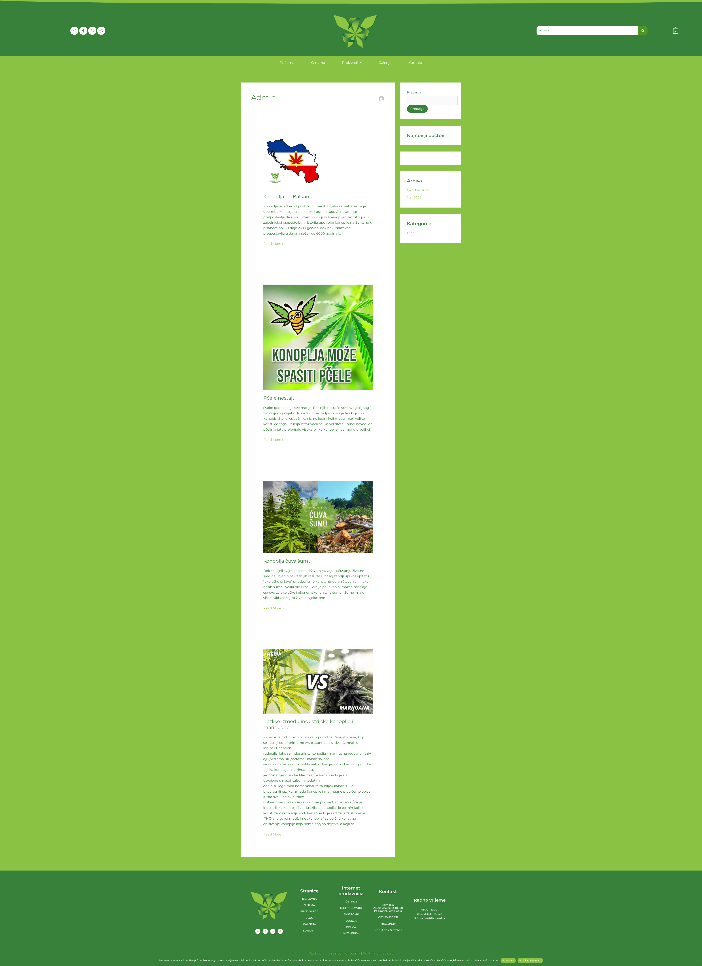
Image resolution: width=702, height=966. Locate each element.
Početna (287, 63)
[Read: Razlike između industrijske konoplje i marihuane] (318, 681)
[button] (351, 63)
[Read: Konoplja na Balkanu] (293, 160)
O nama (318, 63)
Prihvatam (508, 960)
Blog (411, 233)
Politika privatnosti (530, 960)
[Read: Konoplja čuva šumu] (318, 517)
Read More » (273, 243)
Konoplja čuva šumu (287, 561)
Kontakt (415, 63)
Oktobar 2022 (418, 190)
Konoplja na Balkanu (287, 197)
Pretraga (414, 92)
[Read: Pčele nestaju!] (318, 337)
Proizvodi (350, 63)
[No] (697, 960)
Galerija (384, 63)
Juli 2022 (414, 198)
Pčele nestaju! (280, 398)
